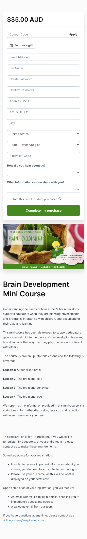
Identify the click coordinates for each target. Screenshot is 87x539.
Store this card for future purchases (36, 198)
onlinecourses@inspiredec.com (23, 520)
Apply (73, 34)
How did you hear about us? (26, 165)
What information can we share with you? (36, 182)
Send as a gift (23, 45)
